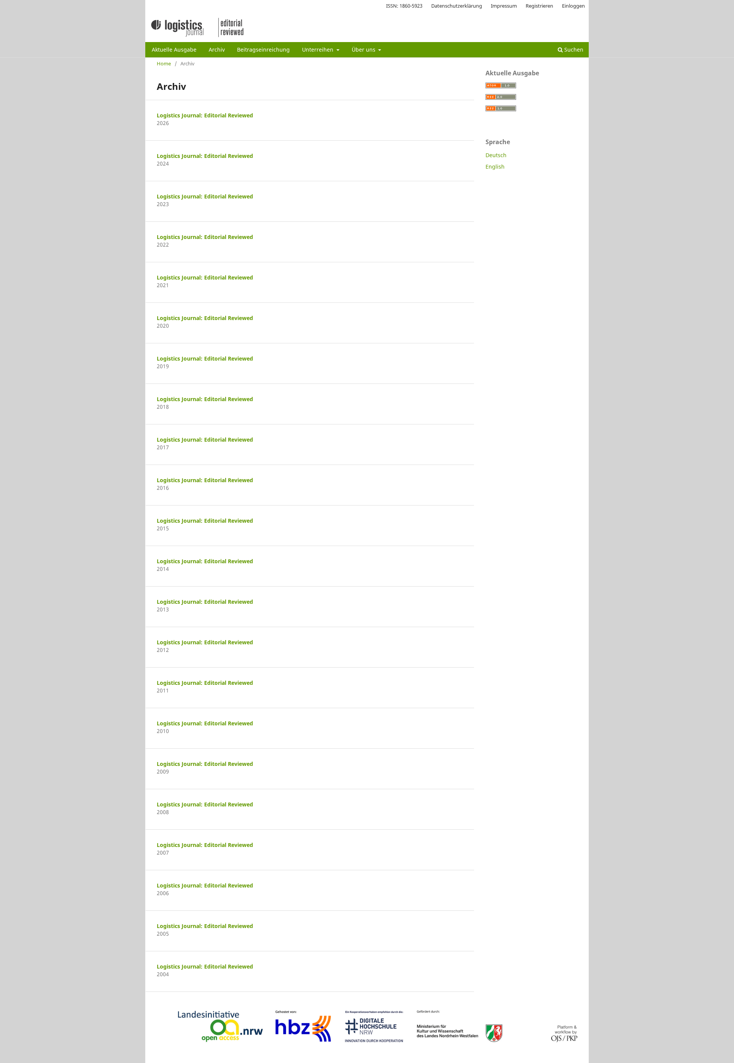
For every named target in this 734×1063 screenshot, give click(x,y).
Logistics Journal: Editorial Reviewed (205, 115)
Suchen (573, 49)
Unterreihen (318, 49)
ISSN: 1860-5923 (404, 5)
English (495, 166)
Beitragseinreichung (263, 49)
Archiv (217, 49)
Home (164, 63)
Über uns (364, 49)
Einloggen (573, 5)
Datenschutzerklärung (456, 5)
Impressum (504, 5)
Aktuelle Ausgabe (174, 49)
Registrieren (539, 5)
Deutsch (496, 155)
